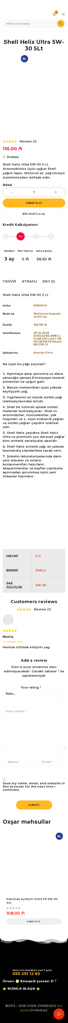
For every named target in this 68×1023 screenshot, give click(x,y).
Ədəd (7, 185)
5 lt (38, 556)
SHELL (41, 570)
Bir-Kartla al (33, 213)
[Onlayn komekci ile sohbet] (58, 1014)
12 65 (34, 973)
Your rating (30, 687)
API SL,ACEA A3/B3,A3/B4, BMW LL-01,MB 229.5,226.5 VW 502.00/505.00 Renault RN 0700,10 (48, 338)
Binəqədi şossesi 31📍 (38, 981)
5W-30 (41, 585)
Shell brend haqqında (47, 313)
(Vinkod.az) (38, 1010)
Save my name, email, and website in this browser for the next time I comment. (34, 786)
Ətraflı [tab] (29, 281)
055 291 (20, 973)
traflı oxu (41, 316)
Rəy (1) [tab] (49, 281)
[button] (33, 921)
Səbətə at (34, 203)
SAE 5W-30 (40, 324)
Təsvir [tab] (9, 281)
